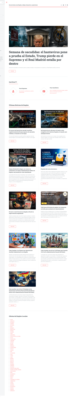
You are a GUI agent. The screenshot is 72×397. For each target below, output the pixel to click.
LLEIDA (11, 355)
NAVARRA (12, 364)
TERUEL (11, 382)
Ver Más (12, 71)
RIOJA (11, 372)
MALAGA (12, 360)
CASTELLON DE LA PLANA (15, 336)
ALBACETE (12, 321)
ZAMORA (12, 389)
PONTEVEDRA (13, 371)
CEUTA (11, 337)
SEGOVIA (12, 375)
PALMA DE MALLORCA (14, 368)
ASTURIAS (12, 325)
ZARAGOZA (12, 390)
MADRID (11, 358)
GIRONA (11, 344)
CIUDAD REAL (13, 339)
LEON (11, 354)
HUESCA (12, 350)
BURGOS (12, 330)
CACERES (12, 332)
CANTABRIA (12, 334)
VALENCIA (12, 385)
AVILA (11, 326)
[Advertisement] (38, 14)
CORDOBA (12, 340)
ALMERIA (12, 323)
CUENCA (12, 341)
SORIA (11, 378)
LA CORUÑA (12, 353)
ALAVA (11, 319)
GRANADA (12, 346)
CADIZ (11, 333)
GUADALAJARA (13, 347)
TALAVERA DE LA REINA (14, 379)
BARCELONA (12, 329)
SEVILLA (11, 376)
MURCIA (11, 362)
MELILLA (12, 361)
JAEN (11, 351)
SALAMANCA (12, 373)
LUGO (11, 357)
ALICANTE (12, 322)
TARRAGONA (12, 380)
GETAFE (11, 343)
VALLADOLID (12, 386)
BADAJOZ (12, 327)
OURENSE (12, 365)
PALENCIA (12, 366)
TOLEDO (12, 383)
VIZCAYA (12, 387)
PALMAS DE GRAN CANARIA (15, 369)
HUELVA (11, 348)
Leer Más (12, 141)
